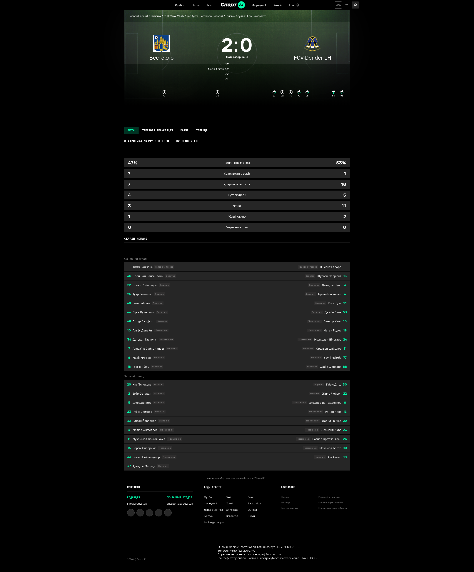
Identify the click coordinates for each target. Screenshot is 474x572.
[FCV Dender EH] (312, 44)
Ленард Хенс (332, 321)
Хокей (277, 5)
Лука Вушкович (143, 312)
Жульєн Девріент (329, 275)
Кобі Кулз (334, 303)
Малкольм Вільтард (327, 339)
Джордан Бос (142, 402)
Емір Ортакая (142, 393)
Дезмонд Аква (331, 429)
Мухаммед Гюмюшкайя (149, 438)
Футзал (252, 509)
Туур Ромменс (142, 294)
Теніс (196, 5)
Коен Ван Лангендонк (148, 275)
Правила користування (330, 502)
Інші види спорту (214, 522)
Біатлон (208, 516)
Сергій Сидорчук (144, 447)
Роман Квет (333, 411)
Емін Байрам (141, 303)
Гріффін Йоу (141, 366)
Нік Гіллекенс (142, 384)
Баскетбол (254, 503)
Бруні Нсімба (332, 357)
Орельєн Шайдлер (328, 348)
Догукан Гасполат (145, 339)
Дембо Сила (333, 312)
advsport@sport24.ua (180, 503)
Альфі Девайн (142, 330)
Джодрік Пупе (331, 285)
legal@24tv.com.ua (269, 554)
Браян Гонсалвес (329, 294)
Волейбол (232, 516)
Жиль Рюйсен (331, 393)
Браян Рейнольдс (145, 285)
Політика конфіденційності (332, 508)
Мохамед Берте (330, 447)
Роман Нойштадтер (146, 457)
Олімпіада (232, 509)
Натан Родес (332, 330)
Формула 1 (259, 5)
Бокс (210, 5)
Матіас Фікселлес (145, 429)
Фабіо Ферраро (330, 366)
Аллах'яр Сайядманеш (148, 348)
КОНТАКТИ (133, 487)
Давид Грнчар (331, 420)
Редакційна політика (329, 497)
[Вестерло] (161, 44)
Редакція (285, 502)
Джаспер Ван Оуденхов (325, 402)
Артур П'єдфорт (144, 321)
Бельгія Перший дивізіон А (145, 16)
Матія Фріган (142, 357)
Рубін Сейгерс (142, 411)
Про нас (285, 497)
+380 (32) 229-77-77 (242, 550)
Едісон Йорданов (144, 420)
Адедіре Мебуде (144, 466)
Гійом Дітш (333, 384)
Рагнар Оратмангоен (326, 438)
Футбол (180, 5)
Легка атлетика (213, 509)
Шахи (251, 516)
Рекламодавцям (289, 508)
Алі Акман (334, 457)
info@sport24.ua (137, 503)
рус (346, 5)
